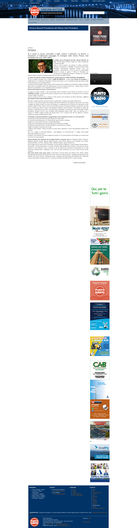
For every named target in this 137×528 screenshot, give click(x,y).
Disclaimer (100, 512)
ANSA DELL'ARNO (60, 19)
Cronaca (39, 1)
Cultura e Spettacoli (76, 494)
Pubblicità (95, 512)
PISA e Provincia (45, 19)
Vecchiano (95, 494)
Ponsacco (95, 502)
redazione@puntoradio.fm (61, 524)
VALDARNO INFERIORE (34, 19)
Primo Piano (74, 1)
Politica (48, 1)
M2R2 (89, 518)
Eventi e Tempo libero (99, 1)
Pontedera (95, 501)
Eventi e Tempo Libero (77, 495)
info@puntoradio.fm (50, 524)
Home (31, 1)
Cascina (94, 489)
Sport (65, 1)
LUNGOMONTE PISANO (71, 19)
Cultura (46, 3)
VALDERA (87, 19)
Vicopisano (95, 496)
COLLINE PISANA (33, 22)
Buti (93, 498)
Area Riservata (86, 522)
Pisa (93, 491)
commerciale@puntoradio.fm (58, 494)
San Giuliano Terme (97, 492)
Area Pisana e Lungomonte (99, 508)
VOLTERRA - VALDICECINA (97, 19)
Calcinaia (95, 504)
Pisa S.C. (81, 19)
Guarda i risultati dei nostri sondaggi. (100, 106)
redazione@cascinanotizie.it (58, 491)
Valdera (94, 506)
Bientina (94, 499)
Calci (94, 495)
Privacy (105, 512)
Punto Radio (85, 1)
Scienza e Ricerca (35, 3)
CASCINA (52, 19)
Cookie (31, 514)
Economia (57, 1)
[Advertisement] (58, 39)
